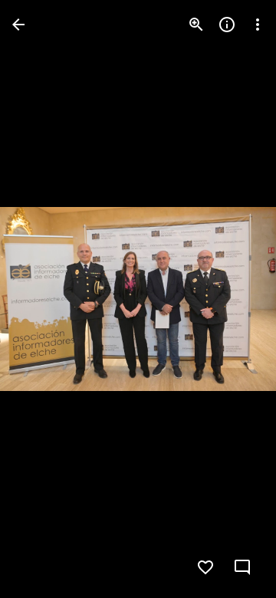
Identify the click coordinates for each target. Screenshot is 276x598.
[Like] (205, 567)
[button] (42, 299)
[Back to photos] (18, 24)
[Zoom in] (196, 24)
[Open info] (227, 24)
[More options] (257, 24)
